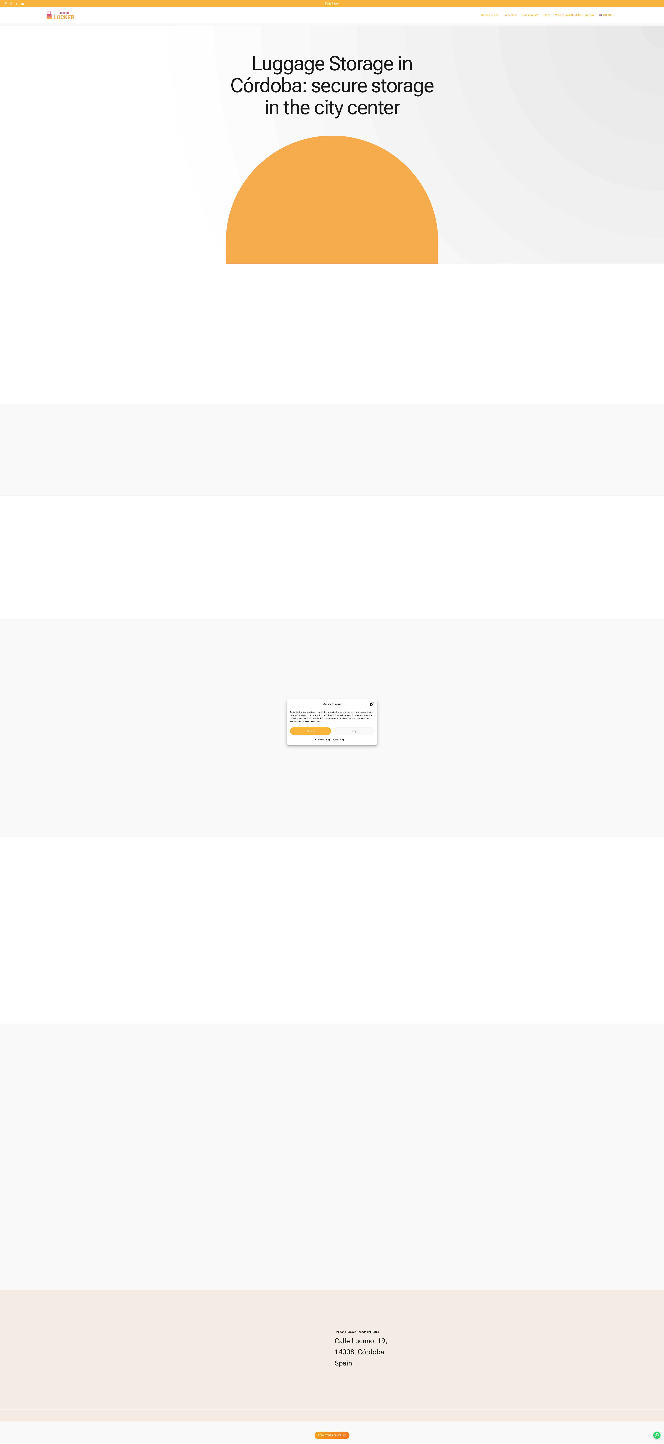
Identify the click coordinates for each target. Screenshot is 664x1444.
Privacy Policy (338, 740)
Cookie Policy (324, 740)
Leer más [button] (506, 582)
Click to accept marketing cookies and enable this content (490, 697)
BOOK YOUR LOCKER (330, 1435)
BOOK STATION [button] (39, 723)
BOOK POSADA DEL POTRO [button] (53, 778)
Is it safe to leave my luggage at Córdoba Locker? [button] (98, 1199)
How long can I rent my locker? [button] (84, 1168)
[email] (22, 3)
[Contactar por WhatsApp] (657, 1435)
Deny (354, 731)
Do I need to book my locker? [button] (82, 1137)
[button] (372, 704)
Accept (311, 731)
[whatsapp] (17, 3)
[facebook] (6, 3)
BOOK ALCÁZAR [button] (40, 751)
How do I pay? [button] (70, 1152)
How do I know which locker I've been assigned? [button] (97, 1183)
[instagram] (11, 3)
